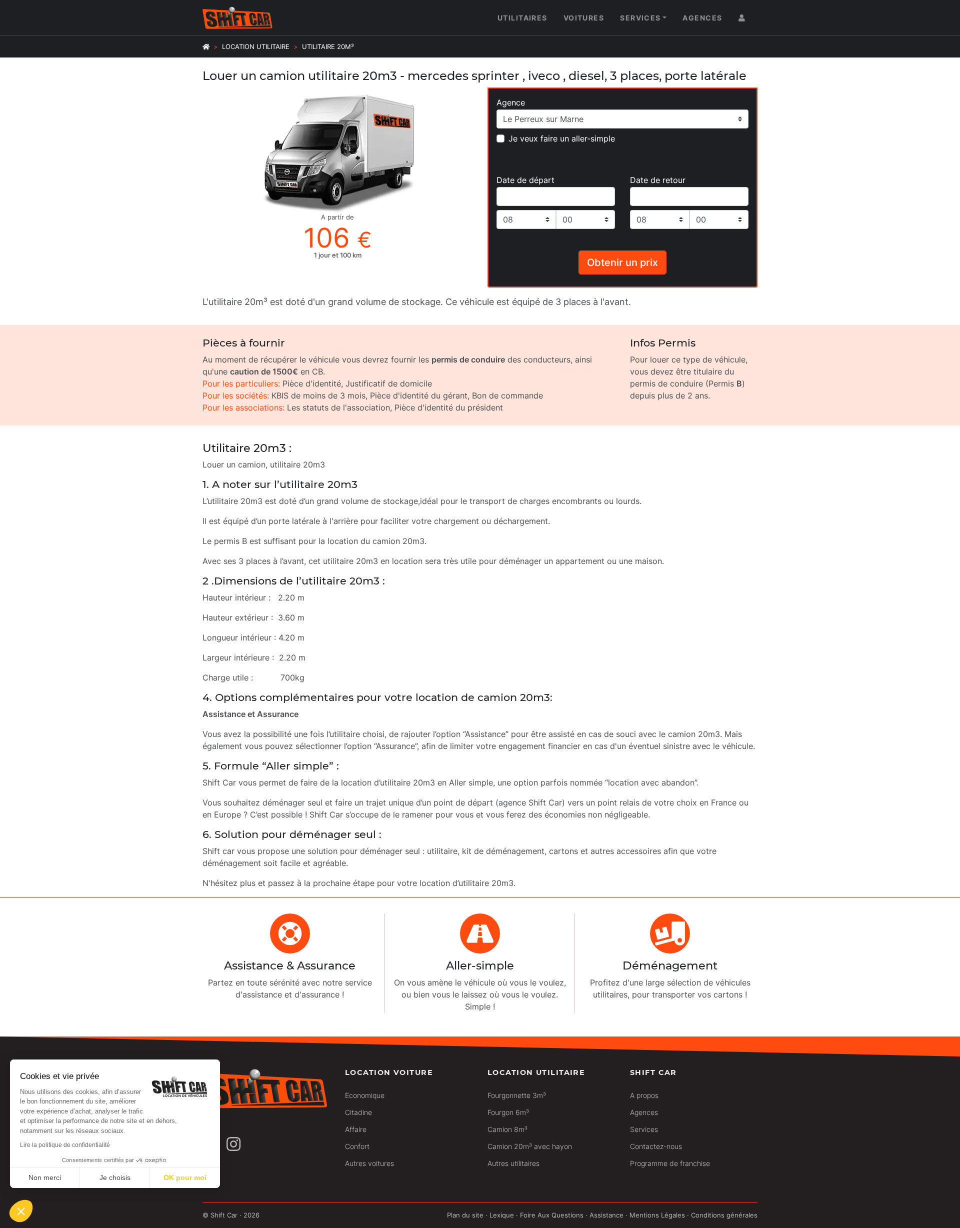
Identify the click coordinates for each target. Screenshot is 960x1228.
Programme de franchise (670, 1163)
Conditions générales (724, 1215)
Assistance (607, 1215)
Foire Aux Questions (552, 1215)
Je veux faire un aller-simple (561, 139)
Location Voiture (389, 1072)
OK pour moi (185, 1178)
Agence (510, 103)
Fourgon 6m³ (508, 1112)
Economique (364, 1095)
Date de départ (525, 180)
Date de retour (658, 180)
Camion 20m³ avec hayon (530, 1146)
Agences (702, 18)
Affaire (355, 1129)
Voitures (584, 18)
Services (640, 18)
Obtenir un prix (622, 262)
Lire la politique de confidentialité (65, 1145)
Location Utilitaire (256, 46)
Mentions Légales (657, 1215)
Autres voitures (369, 1163)
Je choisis (115, 1178)
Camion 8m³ (508, 1129)
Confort (357, 1146)
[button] (21, 1211)
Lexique (502, 1215)
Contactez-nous (656, 1146)
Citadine (358, 1112)
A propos (644, 1095)
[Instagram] (233, 1144)
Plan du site (465, 1215)
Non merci (44, 1178)
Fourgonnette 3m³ (517, 1095)
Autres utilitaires (514, 1163)
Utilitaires (523, 18)
